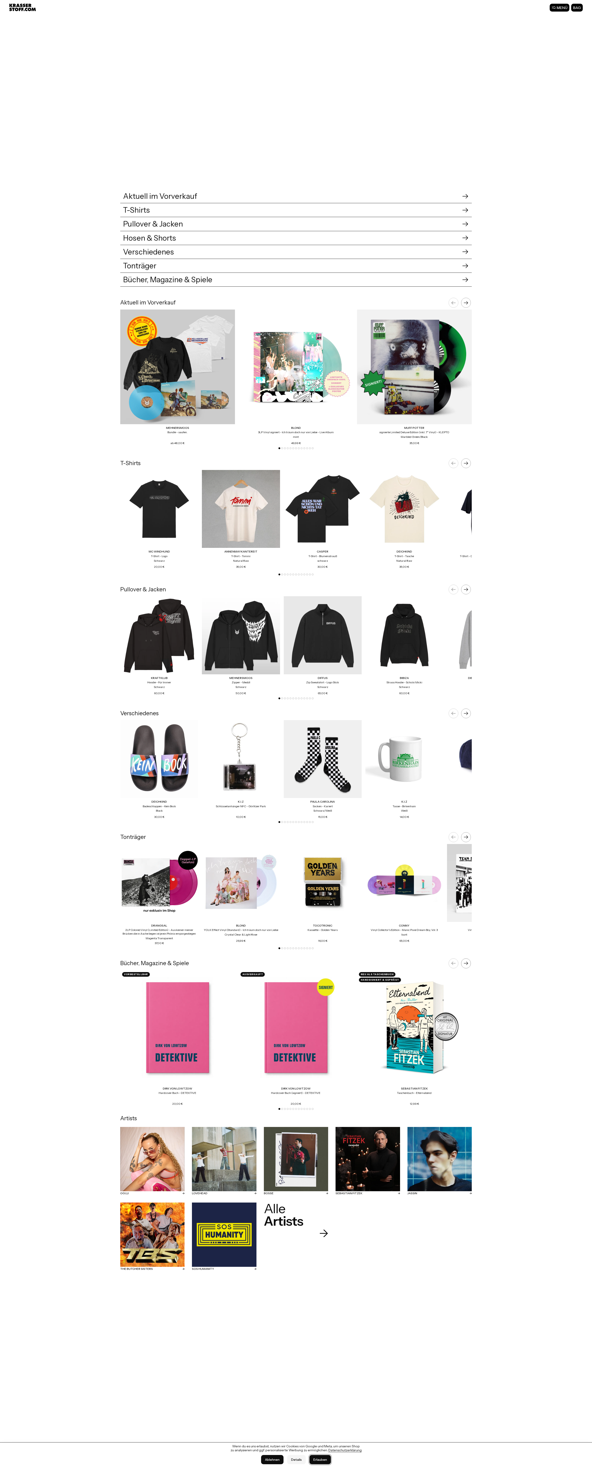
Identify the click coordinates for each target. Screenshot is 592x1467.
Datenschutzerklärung (345, 1450)
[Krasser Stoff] (23, 7)
